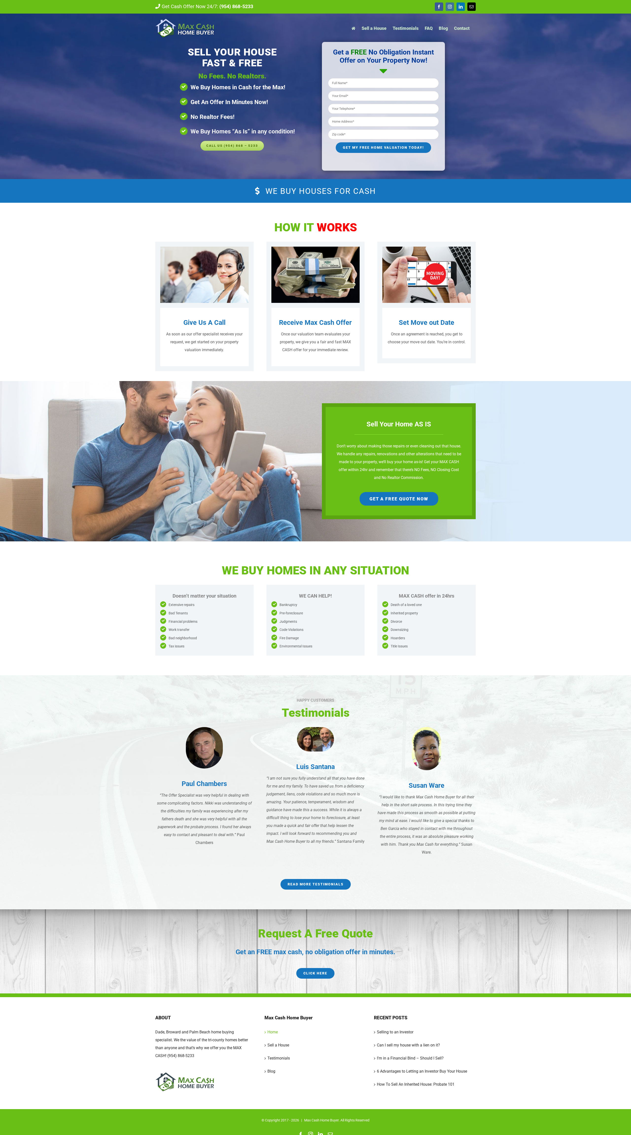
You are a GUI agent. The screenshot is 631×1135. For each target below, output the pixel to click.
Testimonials (278, 1058)
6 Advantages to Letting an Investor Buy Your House (422, 1071)
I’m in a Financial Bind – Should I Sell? (410, 1058)
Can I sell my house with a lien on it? (408, 1045)
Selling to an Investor (395, 1032)
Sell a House (278, 1045)
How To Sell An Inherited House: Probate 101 (416, 1084)
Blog (271, 1071)
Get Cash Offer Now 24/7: (207, 6)
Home (272, 1032)
